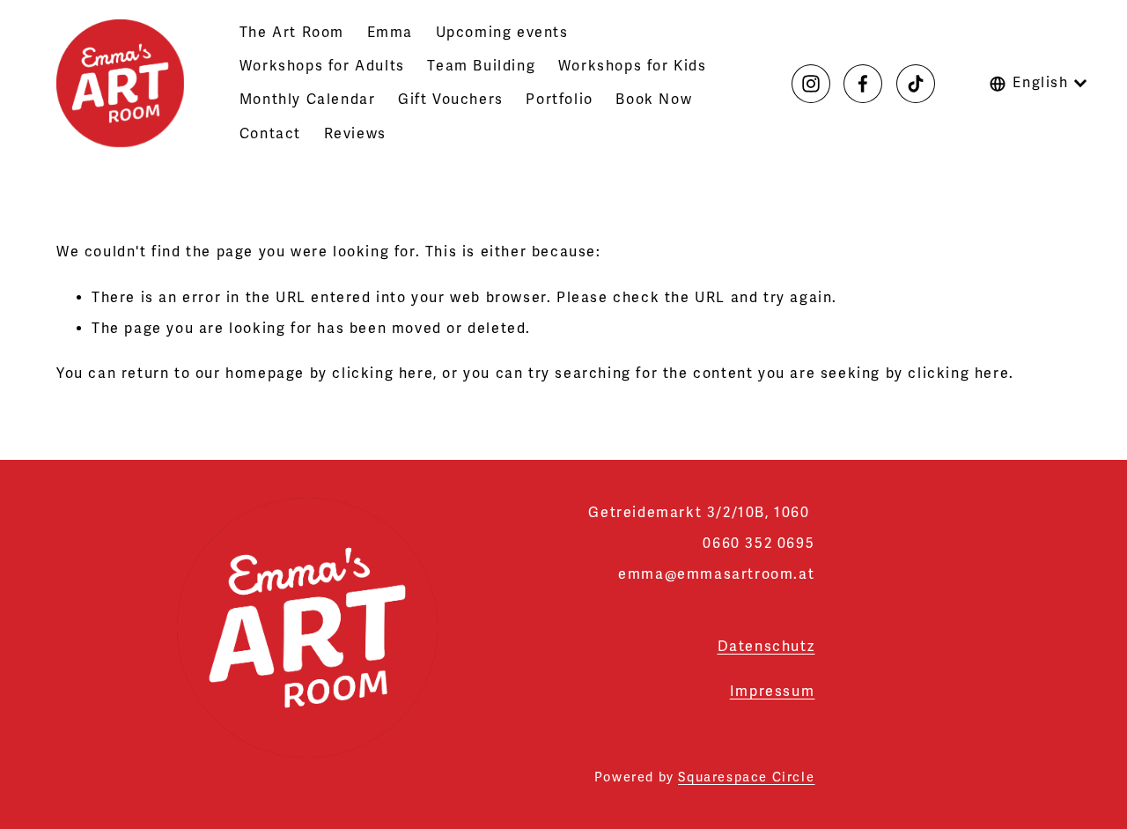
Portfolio (559, 99)
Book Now (653, 99)
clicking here (382, 373)
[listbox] (1038, 83)
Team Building (481, 66)
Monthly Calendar (307, 99)
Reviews (355, 134)
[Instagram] (811, 83)
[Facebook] (862, 83)
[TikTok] (915, 83)
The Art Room (291, 32)
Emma (390, 32)
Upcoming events (502, 32)
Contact (270, 134)
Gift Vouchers (451, 99)
